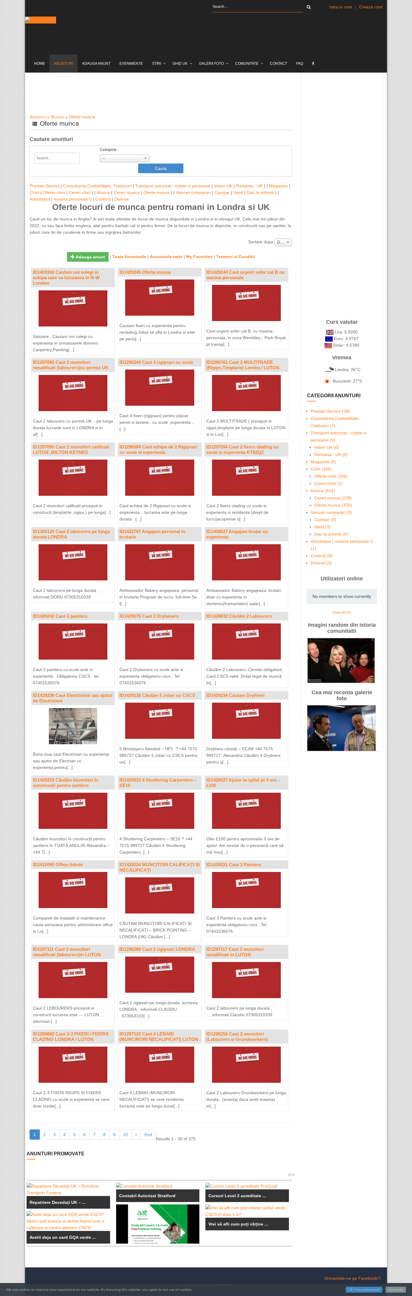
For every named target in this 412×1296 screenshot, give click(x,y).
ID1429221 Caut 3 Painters (233, 864)
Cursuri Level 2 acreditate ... (237, 1195)
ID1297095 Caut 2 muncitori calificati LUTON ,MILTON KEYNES (71, 449)
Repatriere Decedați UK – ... (58, 1202)
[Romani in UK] (40, 20)
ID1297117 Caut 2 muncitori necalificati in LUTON (235, 952)
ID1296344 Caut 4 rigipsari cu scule (156, 362)
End (148, 1134)
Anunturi (38, 116)
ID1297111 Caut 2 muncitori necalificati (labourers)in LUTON (67, 952)
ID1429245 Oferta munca (145, 272)
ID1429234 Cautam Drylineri (235, 695)
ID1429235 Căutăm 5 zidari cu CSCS (157, 695)
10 (125, 1134)
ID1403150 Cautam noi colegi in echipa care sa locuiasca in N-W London (66, 278)
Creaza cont (370, 7)
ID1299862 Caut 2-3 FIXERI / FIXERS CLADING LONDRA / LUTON (71, 1036)
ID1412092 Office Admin (58, 864)
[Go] (308, 7)
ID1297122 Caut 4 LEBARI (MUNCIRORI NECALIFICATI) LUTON (158, 1036)
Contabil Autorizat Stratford (147, 1195)
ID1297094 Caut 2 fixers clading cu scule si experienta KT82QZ (242, 449)
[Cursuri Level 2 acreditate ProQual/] (247, 1186)
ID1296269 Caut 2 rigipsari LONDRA (157, 949)
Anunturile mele (166, 256)
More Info (396, 1289)
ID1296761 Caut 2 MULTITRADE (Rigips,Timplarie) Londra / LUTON (242, 365)
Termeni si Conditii (235, 256)
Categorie (108, 150)
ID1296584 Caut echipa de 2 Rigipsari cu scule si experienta (158, 449)
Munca (57, 116)
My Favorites (199, 256)
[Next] (136, 1134)
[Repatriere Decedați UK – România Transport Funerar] (68, 1189)
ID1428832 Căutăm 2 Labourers (239, 616)
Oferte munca (82, 116)
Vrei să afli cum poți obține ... (238, 1224)
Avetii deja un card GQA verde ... (63, 1237)
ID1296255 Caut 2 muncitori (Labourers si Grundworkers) (237, 1036)
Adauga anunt (90, 257)
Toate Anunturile (129, 256)
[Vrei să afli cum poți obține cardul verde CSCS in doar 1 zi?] (247, 1211)
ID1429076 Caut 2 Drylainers (149, 616)
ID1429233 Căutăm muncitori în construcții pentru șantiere (65, 782)
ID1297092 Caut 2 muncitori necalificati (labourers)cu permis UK (71, 365)
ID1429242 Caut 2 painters (60, 616)
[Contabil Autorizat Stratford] (158, 1186)
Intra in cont (340, 7)
